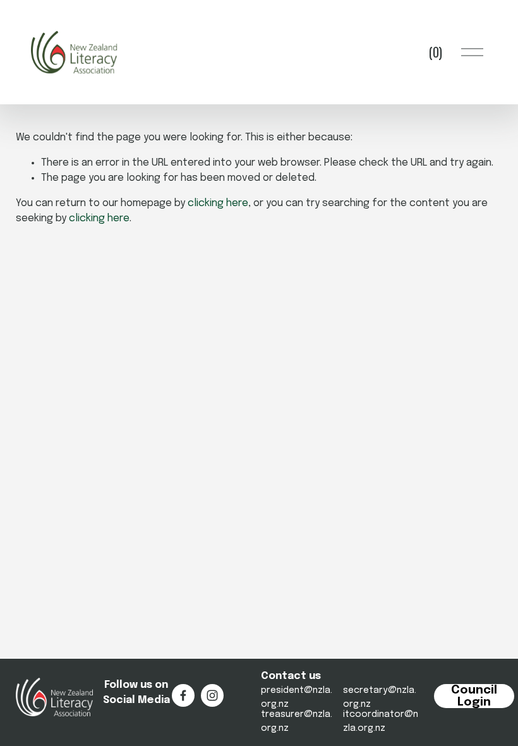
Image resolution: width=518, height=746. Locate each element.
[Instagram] (212, 695)
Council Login (474, 696)
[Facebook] (183, 695)
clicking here (218, 203)
